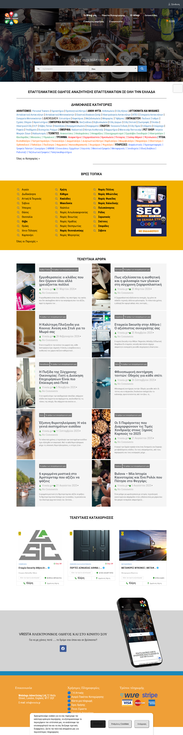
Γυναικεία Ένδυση (119, 126)
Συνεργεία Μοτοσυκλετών (29, 118)
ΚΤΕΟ (135, 114)
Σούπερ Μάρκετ (135, 137)
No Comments (50, 292)
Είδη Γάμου (135, 126)
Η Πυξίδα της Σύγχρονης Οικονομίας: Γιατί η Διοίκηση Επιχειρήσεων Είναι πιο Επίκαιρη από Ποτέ (61, 377)
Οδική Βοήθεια (147, 148)
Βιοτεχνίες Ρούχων (48, 129)
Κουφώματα (92, 126)
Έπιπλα (155, 122)
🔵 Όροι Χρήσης (76, 704)
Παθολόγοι (36, 144)
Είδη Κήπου (121, 110)
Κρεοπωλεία (107, 137)
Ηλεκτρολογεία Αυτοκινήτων (117, 114)
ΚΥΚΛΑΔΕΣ (159, 578)
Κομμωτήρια (111, 129)
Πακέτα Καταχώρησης (113, 15)
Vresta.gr (47, 289)
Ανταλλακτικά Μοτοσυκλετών (59, 114)
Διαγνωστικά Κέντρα (93, 141)
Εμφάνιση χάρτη (53, 583)
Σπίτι (117, 364)
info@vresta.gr (33, 702)
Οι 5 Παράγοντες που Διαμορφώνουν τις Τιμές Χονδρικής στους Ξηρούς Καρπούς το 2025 (134, 428)
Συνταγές (118, 269)
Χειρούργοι (95, 144)
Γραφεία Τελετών (24, 148)
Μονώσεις (36, 137)
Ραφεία (20, 129)
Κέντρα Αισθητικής (94, 129)
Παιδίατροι (49, 144)
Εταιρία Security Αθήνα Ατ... (33, 567)
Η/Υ (36, 126)
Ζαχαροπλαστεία (91, 137)
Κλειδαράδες (22, 137)
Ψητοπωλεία (151, 137)
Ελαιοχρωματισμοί (114, 133)
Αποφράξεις (97, 133)
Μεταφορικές (118, 148)
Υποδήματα (31, 129)
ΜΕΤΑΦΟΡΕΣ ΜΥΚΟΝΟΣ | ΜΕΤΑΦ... (139, 567)
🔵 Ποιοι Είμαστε (77, 708)
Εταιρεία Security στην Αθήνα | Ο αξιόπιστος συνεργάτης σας (138, 326)
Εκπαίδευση (44, 364)
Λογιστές (85, 148)
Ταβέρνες (119, 118)
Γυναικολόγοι (58, 141)
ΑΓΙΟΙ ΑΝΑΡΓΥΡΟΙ (106, 573)
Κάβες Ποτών (46, 126)
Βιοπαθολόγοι (23, 141)
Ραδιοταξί (21, 152)
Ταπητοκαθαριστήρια (61, 152)
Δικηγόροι (40, 148)
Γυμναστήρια (57, 110)
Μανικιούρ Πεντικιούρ (130, 129)
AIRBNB (51, 148)
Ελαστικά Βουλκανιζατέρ (88, 114)
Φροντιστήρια (40, 122)
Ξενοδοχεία (132, 148)
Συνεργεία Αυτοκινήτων (151, 114)
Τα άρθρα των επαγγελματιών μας (65, 269)
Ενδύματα (146, 126)
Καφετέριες (78, 118)
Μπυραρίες (107, 118)
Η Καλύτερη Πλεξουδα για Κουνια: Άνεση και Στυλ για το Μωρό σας (62, 328)
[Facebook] (63, 648)
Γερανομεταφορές (153, 144)
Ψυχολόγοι (108, 144)
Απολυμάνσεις (82, 133)
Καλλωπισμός (39, 133)
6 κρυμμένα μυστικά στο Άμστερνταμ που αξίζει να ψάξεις (59, 477)
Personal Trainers (40, 110)
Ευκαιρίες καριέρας (93, 21)
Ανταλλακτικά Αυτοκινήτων (29, 114)
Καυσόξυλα (59, 126)
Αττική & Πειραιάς (32, 198)
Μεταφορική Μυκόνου (129, 573)
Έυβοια (25, 203)
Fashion (118, 466)
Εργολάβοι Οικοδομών (136, 133)
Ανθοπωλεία (108, 110)
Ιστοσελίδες (151, 15)
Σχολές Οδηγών (24, 122)
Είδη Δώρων (115, 122)
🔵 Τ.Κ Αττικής (75, 692)
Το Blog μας (89, 15)
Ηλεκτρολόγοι (156, 133)
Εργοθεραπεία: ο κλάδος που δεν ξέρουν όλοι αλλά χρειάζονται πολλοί (61, 280)
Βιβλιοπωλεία (100, 122)
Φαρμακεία (61, 144)
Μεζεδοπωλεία (93, 118)
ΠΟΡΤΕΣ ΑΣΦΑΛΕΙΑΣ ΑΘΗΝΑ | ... (86, 567)
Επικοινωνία (115, 21)
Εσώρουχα (158, 126)
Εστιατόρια (64, 118)
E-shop (135, 15)
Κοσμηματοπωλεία (76, 126)
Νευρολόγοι (141, 141)
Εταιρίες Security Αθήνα (28, 573)
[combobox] (113, 69)
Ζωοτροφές (144, 122)
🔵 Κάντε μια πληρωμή (79, 700)
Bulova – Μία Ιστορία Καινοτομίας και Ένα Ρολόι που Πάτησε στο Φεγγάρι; (138, 477)
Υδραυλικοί (48, 137)
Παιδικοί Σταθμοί (150, 118)
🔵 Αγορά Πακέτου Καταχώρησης (85, 696)
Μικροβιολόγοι (126, 141)
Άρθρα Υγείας (45, 269)
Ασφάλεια (119, 317)
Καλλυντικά (77, 129)
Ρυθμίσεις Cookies (120, 723)
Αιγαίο (25, 189)
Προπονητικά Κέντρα (76, 110)
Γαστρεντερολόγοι (41, 141)
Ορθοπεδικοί (22, 144)
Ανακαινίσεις (66, 133)
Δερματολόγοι (74, 141)
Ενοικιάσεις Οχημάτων (68, 148)
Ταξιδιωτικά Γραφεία (38, 152)
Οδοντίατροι (155, 141)
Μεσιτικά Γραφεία (101, 148)
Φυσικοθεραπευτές (78, 144)
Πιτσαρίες (120, 137)
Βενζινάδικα (86, 122)
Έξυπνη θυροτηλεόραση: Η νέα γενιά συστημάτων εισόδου (62, 424)
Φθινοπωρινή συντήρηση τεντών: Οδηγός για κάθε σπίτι (138, 373)
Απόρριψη (141, 723)
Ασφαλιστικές (135, 144)
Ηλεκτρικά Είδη (24, 126)
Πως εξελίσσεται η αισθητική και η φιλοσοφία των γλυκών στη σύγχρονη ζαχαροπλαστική (138, 280)
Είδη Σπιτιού (130, 122)
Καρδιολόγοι (111, 141)
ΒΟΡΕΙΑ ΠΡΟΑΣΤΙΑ (54, 578)
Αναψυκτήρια (74, 137)
